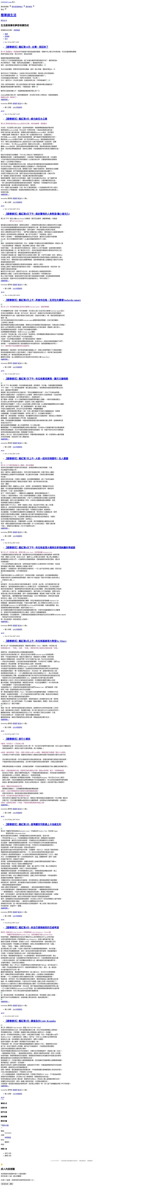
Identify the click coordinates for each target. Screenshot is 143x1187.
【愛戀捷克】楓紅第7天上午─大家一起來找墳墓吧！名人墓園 (36, 458)
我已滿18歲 (5, 1184)
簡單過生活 (8, 15)
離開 (11, 1184)
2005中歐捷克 (17, 107)
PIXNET (57, 1160)
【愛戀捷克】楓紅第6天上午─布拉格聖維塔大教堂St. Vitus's (35, 641)
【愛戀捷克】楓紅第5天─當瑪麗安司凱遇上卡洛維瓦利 (33, 824)
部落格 (7, 36)
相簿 (6, 34)
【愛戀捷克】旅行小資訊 (17, 739)
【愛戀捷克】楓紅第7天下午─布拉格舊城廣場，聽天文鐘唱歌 (36, 378)
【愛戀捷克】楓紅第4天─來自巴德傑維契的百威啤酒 (32, 927)
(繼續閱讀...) (5, 99)
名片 (6, 39)
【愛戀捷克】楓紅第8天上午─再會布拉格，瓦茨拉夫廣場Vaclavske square (43, 300)
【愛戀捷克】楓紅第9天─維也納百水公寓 (26, 119)
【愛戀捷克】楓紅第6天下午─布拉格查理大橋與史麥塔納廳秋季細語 (40, 547)
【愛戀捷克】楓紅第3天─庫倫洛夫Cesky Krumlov (30, 1021)
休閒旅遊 (17, 30)
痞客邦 (15, 103)
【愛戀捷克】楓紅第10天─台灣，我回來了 (26, 47)
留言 (19, 103)
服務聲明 (90, 1160)
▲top (2, 111)
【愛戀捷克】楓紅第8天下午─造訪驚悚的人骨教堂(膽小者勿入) (37, 214)
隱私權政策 (82, 1160)
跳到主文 (4, 20)
